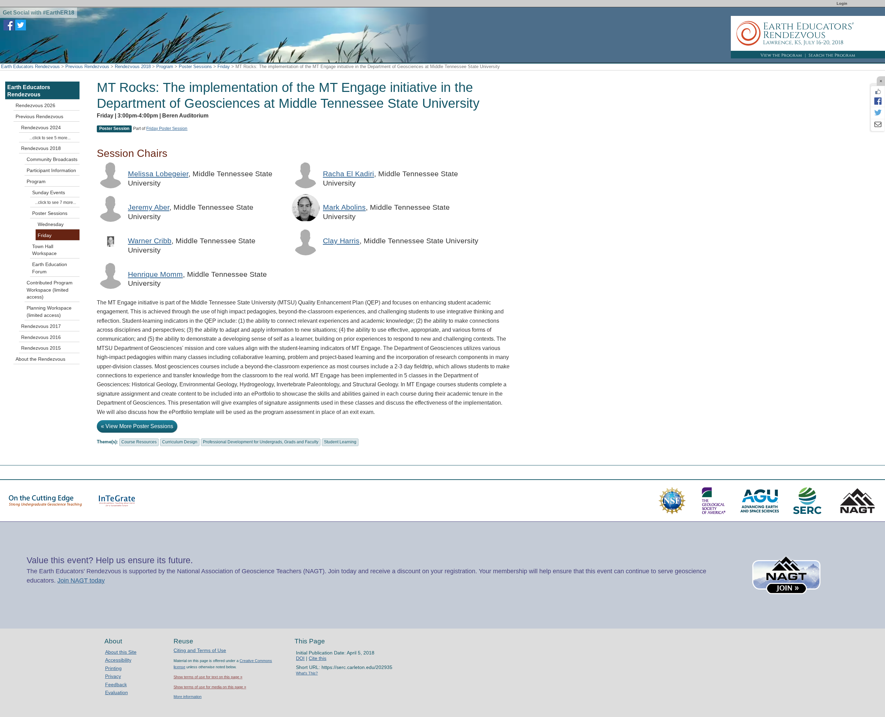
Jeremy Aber (148, 207)
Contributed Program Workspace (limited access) (50, 290)
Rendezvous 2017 (41, 326)
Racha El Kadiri (348, 174)
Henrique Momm (155, 274)
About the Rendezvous (40, 359)
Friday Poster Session (166, 128)
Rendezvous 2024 (41, 127)
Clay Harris (341, 241)
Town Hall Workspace (44, 250)
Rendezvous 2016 (41, 337)
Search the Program (832, 55)
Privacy (113, 676)
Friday (223, 66)
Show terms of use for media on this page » (210, 687)
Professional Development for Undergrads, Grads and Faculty (260, 442)
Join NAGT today (81, 580)
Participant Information (51, 170)
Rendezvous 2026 (35, 105)
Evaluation (116, 692)
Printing (113, 668)
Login (842, 3)
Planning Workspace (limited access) (49, 311)
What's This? (307, 673)
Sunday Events (48, 192)
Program (164, 66)
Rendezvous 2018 (133, 66)
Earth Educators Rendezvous (30, 66)
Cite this (317, 658)
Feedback (116, 684)
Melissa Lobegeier (158, 174)
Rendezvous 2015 (41, 348)
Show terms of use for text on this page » (208, 677)
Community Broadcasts (52, 159)
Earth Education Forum (49, 268)
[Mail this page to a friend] (878, 125)
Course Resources (139, 442)
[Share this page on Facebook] (878, 101)
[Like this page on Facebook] (878, 91)
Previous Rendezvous (87, 66)
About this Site (121, 652)
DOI (300, 658)
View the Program (781, 55)
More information (188, 697)
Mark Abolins (344, 207)
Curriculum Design (179, 442)
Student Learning (340, 442)
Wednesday (51, 224)
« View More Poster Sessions (137, 426)
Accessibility (118, 660)
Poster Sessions (195, 66)
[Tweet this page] (878, 113)
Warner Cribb (149, 241)
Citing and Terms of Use (200, 650)
